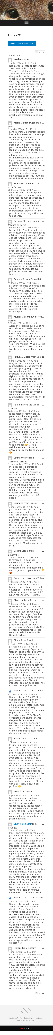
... (43, 60)
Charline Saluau (22, 823)
